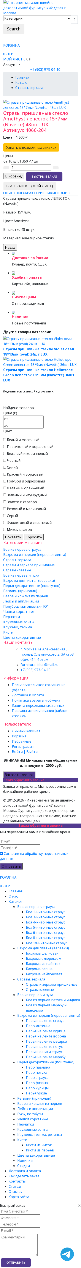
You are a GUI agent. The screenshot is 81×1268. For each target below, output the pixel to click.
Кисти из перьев (40, 1150)
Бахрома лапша (39, 968)
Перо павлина (38, 1067)
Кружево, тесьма (17, 627)
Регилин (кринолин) (20, 590)
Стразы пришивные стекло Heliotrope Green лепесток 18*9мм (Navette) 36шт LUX (39, 375)
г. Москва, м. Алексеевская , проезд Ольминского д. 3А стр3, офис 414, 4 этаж (48, 654)
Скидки (23, 1165)
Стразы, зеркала (17, 559)
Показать (13, 537)
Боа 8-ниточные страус (45, 937)
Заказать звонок (19, 774)
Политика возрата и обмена (36, 700)
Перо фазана (37, 1082)
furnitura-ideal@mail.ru (39, 664)
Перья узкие (36, 1093)
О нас (13, 896)
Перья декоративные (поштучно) (31, 585)
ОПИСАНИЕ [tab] (13, 193)
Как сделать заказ (24, 1176)
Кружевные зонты (18, 622)
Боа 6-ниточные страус (45, 932)
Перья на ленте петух (44, 1046)
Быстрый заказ (44, 176)
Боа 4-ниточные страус (45, 922)
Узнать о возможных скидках (31, 147)
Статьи (15, 1186)
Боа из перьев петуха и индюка (53, 1000)
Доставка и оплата (28, 695)
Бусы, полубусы (30, 1113)
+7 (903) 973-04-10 (45, 69)
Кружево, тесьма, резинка (39, 1134)
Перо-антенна (38, 1025)
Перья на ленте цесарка (46, 1041)
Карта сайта (19, 1196)
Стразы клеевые (17, 570)
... (45, 418)
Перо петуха (36, 1072)
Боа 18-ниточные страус (46, 943)
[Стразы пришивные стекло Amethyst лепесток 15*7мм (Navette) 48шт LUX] (40, 104)
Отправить (11, 866)
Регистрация (22, 746)
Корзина (19, 736)
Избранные (21, 741)
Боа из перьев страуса (22, 549)
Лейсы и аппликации (21, 601)
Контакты (17, 1181)
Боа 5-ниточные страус (45, 927)
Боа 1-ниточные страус (45, 911)
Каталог (15, 901)
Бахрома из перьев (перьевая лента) (34, 554)
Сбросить (34, 537)
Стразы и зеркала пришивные (29, 565)
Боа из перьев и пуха (21, 575)
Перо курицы (37, 1088)
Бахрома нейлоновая (44, 974)
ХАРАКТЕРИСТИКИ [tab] (39, 193)
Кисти (8, 632)
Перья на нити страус (44, 1051)
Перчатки (11, 616)
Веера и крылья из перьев (25, 596)
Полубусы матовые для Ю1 (26, 606)
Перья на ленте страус (45, 1020)
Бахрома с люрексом (43, 958)
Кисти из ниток (39, 1145)
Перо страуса (37, 1077)
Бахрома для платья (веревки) (29, 580)
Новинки (25, 1160)
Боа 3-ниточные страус (45, 917)
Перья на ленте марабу (45, 1057)
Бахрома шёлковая (42, 953)
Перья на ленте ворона (46, 1036)
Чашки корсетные (18, 611)
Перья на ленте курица (45, 1031)
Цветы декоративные (22, 637)
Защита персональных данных (38, 705)
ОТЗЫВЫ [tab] (62, 193)
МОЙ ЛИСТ (14, 59)
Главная (15, 891)
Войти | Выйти (25, 751)
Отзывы (15, 1191)
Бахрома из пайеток (43, 963)
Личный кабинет (26, 731)
